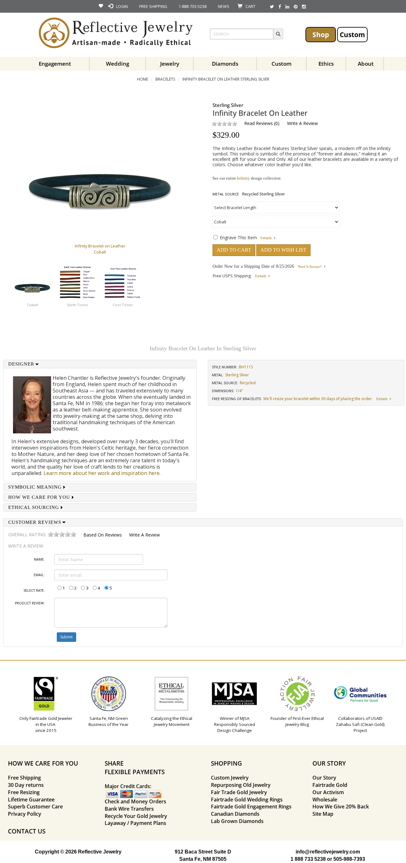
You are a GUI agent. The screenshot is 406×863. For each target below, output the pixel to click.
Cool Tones (123, 304)
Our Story (324, 777)
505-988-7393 (349, 859)
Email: (39, 575)
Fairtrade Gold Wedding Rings (247, 799)
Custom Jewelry (230, 777)
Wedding (117, 63)
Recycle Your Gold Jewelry (136, 816)
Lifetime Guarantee (31, 799)
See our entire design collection (247, 178)
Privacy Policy (24, 813)
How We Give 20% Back (340, 806)
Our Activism (328, 792)
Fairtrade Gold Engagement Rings (251, 806)
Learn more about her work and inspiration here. (101, 473)
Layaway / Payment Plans (135, 823)
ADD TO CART (234, 250)
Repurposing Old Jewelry (241, 784)
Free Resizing (24, 792)
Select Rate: (34, 590)
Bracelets (165, 79)
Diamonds (225, 63)
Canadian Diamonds (235, 813)
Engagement (55, 63)
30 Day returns (26, 784)
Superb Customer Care (35, 806)
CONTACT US (26, 831)
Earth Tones (77, 304)
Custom (352, 34)
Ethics (326, 63)
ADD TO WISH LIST (283, 250)
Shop (320, 34)
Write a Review (302, 123)
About (366, 63)
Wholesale (324, 799)
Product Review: (30, 603)
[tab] (99, 364)
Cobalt (32, 304)
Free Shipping (24, 777)
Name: (39, 559)
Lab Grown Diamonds (237, 821)
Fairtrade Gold (329, 784)
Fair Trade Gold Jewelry (239, 792)
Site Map (322, 813)
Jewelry (169, 63)
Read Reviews (258, 123)
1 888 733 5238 (308, 859)
